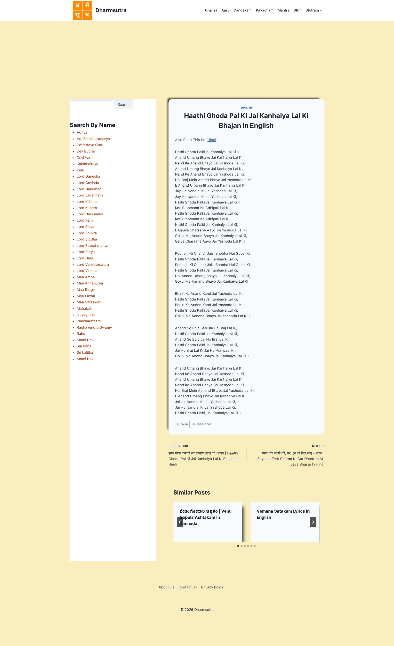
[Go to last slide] (180, 522)
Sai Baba (84, 346)
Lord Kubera (87, 208)
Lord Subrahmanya (92, 246)
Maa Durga (86, 290)
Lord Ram (85, 220)
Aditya (82, 132)
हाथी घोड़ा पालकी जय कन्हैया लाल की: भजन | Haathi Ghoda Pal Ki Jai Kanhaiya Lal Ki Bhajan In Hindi (203, 455)
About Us (166, 587)
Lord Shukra (87, 233)
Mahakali (84, 308)
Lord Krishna (202, 424)
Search (124, 104)
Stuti (297, 10)
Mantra (284, 10)
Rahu (81, 334)
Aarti (225, 10)
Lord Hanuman (89, 189)
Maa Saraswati (89, 302)
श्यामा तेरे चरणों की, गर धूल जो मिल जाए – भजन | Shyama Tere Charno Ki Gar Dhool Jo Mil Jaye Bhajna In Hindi (290, 455)
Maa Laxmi (86, 296)
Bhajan (182, 424)
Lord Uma (85, 258)
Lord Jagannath (90, 195)
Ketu (80, 170)
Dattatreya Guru (90, 145)
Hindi (211, 140)
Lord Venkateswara (93, 264)
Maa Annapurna (90, 283)
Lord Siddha (87, 239)
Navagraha (86, 315)
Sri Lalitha (85, 352)
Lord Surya (86, 252)
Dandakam (243, 10)
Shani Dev (85, 340)
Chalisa (211, 10)
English (246, 107)
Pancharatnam (89, 321)
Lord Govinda (88, 183)
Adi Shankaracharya (93, 139)
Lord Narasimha (90, 214)
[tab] (238, 546)
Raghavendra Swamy (94, 327)
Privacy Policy (212, 587)
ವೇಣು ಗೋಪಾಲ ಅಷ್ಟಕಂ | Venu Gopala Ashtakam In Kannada (205, 517)
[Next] (313, 522)
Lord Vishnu (87, 271)
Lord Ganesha (88, 176)
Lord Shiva (85, 227)
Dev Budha (86, 151)
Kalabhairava (87, 164)
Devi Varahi (86, 158)
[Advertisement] (197, 52)
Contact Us (188, 587)
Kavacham (265, 10)
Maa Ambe (86, 277)
